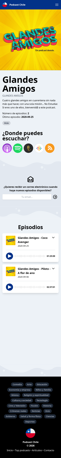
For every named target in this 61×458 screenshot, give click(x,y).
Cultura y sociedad (21, 400)
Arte (29, 384)
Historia (47, 405)
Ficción (34, 405)
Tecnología (42, 400)
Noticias (36, 411)
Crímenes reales (18, 411)
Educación (42, 384)
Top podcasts (22, 450)
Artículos (37, 450)
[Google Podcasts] (39, 148)
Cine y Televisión (17, 405)
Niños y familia (43, 389)
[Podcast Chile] (30, 433)
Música (15, 395)
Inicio (10, 450)
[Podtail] (28, 148)
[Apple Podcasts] (7, 148)
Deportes (30, 421)
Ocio (6, 123)
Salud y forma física (31, 416)
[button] (57, 4)
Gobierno (10, 416)
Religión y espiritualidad (36, 395)
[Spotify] (17, 148)
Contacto (49, 450)
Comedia (17, 384)
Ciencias (50, 416)
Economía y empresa (19, 389)
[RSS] (49, 148)
